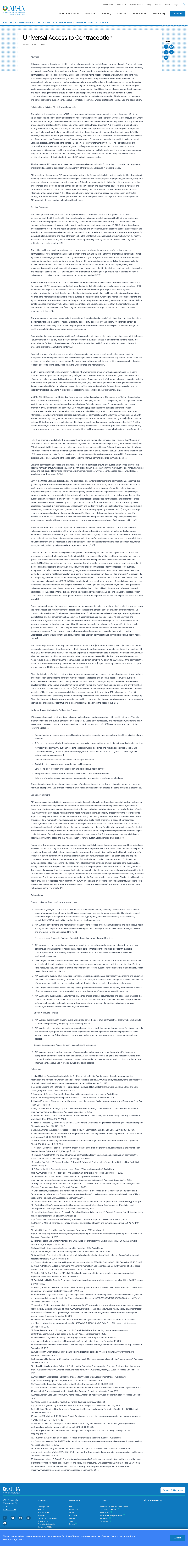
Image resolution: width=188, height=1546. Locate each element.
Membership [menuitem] (159, 13)
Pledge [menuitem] (72, 1518)
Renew (167, 4)
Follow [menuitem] (71, 1512)
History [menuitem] (41, 1510)
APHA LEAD (121, 4)
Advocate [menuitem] (73, 1515)
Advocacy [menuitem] (106, 13)
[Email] (166, 57)
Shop (149, 4)
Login (176, 4)
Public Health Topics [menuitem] (69, 13)
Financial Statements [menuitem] (46, 1524)
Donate (158, 4)
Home (5, 22)
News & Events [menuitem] (140, 13)
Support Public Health (173, 1490)
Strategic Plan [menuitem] (43, 1507)
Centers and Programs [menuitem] (47, 1518)
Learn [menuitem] (71, 1521)
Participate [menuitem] (73, 1510)
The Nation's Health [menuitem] (108, 1510)
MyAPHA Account (136, 4)
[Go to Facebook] (166, 46)
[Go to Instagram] (20, 1518)
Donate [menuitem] (72, 1524)
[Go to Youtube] (5, 1523)
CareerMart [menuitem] (104, 1521)
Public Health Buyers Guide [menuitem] (111, 1515)
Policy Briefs (44, 22)
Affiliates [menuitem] (41, 1515)
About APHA (108, 4)
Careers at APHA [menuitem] (45, 1527)
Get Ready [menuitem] (104, 1518)
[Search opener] (183, 4)
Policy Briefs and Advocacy (22, 22)
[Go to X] (166, 52)
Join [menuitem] (70, 1507)
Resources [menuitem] (90, 13)
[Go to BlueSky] (171, 46)
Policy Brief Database (62, 22)
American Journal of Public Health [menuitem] (114, 1507)
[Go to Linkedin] (171, 52)
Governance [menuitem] (43, 1521)
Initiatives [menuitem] (121, 13)
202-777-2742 (9, 1509)
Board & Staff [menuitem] (43, 1512)
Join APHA (177, 13)
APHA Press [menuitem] (105, 1512)
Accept (177, 1538)
